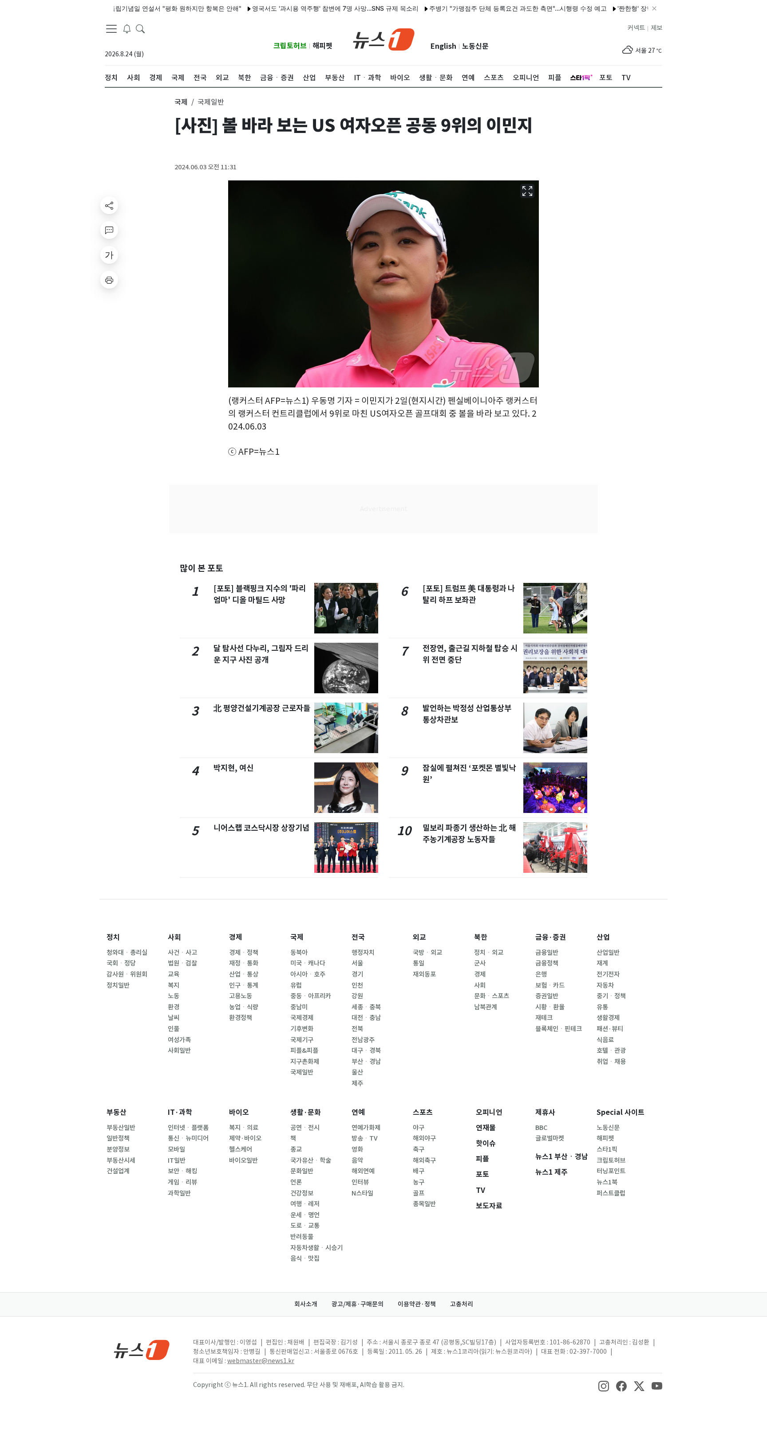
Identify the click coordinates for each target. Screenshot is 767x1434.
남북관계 (485, 1007)
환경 (173, 1007)
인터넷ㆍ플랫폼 (188, 1128)
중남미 (299, 1007)
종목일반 (424, 1204)
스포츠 (423, 1112)
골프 (418, 1193)
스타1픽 (607, 1149)
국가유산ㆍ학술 (310, 1160)
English (443, 46)
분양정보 (118, 1149)
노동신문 (475, 46)
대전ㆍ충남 (366, 1018)
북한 (480, 937)
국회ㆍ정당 (121, 963)
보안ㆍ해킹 (182, 1171)
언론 (296, 1182)
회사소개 (305, 1304)
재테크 (544, 1018)
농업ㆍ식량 (243, 1007)
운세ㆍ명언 (305, 1215)
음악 (357, 1160)
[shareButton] (109, 205)
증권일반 (546, 996)
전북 (357, 1029)
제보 (656, 28)
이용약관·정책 (417, 1304)
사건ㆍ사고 (182, 953)
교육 (173, 974)
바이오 (239, 1112)
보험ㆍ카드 (550, 985)
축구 (418, 1149)
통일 (418, 963)
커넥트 (636, 28)
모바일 (176, 1149)
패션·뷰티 (610, 1029)
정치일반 (118, 985)
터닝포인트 (611, 1171)
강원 (357, 996)
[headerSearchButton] (140, 28)
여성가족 (179, 1040)
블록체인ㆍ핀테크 (558, 1029)
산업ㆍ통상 (243, 974)
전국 (358, 937)
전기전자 (608, 974)
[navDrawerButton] (111, 29)
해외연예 (363, 1171)
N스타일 (362, 1193)
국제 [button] (181, 102)
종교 (296, 1149)
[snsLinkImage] (603, 1385)
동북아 (299, 953)
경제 (235, 937)
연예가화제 (366, 1128)
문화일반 (301, 1171)
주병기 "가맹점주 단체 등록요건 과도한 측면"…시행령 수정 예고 (488, 8)
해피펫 (322, 46)
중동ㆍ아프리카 (310, 996)
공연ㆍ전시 (305, 1128)
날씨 (173, 1018)
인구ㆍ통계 (243, 985)
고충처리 (461, 1304)
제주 (357, 1083)
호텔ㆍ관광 (611, 1051)
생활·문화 (305, 1112)
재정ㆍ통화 (243, 963)
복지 (173, 985)
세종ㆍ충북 (366, 1007)
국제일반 (301, 1072)
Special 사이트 (620, 1112)
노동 (173, 996)
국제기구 (301, 1040)
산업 (603, 937)
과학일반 (179, 1193)
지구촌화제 (304, 1062)
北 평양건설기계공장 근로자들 (261, 708)
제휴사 (545, 1112)
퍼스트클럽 (611, 1193)
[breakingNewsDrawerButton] (127, 28)
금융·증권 (550, 937)
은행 (541, 974)
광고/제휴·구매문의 (358, 1304)
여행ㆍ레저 (305, 1204)
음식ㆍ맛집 (305, 1258)
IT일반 (177, 1160)
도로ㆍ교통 (305, 1226)
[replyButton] (109, 230)
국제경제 (301, 1018)
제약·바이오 (245, 1138)
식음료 (605, 1040)
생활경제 (608, 1018)
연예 (358, 1112)
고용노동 (240, 996)
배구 (418, 1171)
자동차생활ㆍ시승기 (316, 1248)
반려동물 (301, 1237)
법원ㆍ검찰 (182, 963)
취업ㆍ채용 (611, 1062)
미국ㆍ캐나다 (307, 963)
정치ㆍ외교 (488, 953)
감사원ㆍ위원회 (127, 974)
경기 (357, 974)
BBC (541, 1128)
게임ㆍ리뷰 (182, 1182)
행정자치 (363, 953)
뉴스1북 (607, 1182)
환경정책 (240, 1018)
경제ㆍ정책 (243, 953)
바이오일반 (243, 1160)
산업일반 (608, 953)
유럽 (296, 985)
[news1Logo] (142, 1349)
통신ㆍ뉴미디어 (188, 1138)
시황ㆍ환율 (550, 1007)
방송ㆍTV (365, 1138)
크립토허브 (290, 46)
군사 (480, 963)
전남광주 (363, 1040)
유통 (602, 1007)
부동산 (117, 1112)
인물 (173, 1029)
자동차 (605, 985)
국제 (297, 937)
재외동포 (424, 974)
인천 (357, 985)
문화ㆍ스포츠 (491, 996)
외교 (419, 937)
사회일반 (179, 1051)
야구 (418, 1128)
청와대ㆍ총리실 (127, 953)
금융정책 (546, 963)
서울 (357, 963)
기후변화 (301, 1029)
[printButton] (109, 280)
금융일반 (546, 953)
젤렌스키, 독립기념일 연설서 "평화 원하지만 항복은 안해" (131, 8)
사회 (174, 937)
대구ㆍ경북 (366, 1051)
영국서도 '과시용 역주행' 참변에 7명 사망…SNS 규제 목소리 (306, 8)
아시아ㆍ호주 (307, 974)
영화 (357, 1149)
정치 (113, 937)
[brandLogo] (384, 39)
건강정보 (301, 1193)
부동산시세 (121, 1160)
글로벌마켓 (549, 1138)
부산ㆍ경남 (366, 1062)
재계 (602, 963)
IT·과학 (180, 1112)
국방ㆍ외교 (427, 953)
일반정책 (118, 1138)
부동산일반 (121, 1128)
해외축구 (424, 1160)
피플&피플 (304, 1051)
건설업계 (118, 1171)
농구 (418, 1182)
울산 (357, 1072)
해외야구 (424, 1138)
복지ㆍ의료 (243, 1128)
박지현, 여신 (233, 768)
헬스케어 (240, 1149)
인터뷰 (360, 1182)
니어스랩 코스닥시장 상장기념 (261, 828)
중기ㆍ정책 (611, 996)
